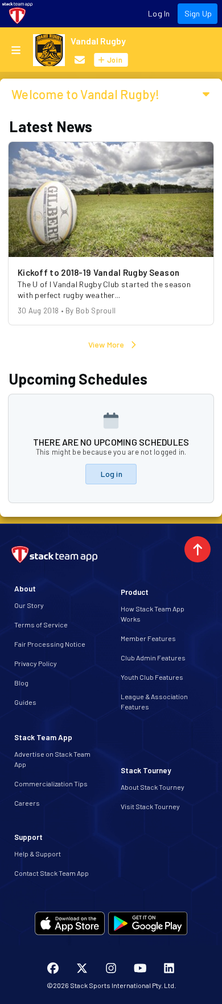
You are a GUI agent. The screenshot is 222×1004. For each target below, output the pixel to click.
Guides (25, 702)
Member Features (148, 638)
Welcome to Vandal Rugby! (85, 94)
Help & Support (37, 854)
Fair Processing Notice (49, 644)
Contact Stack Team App (51, 873)
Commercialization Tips (51, 783)
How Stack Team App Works (152, 614)
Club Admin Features (153, 658)
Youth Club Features (152, 677)
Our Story (29, 605)
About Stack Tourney (152, 787)
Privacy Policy (35, 663)
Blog (21, 683)
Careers (27, 803)
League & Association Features (154, 701)
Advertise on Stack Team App (52, 759)
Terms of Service (41, 624)
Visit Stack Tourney (150, 806)
